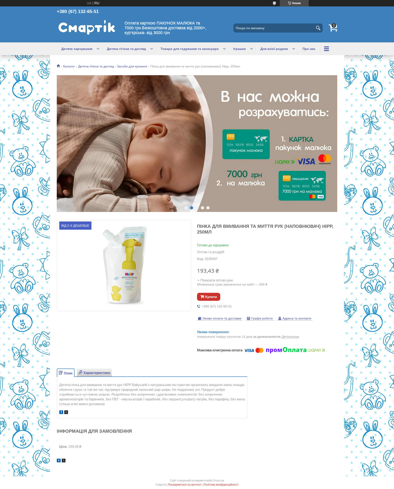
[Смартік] (87, 28)
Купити (211, 297)
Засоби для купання (132, 66)
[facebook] (61, 413)
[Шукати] (318, 28)
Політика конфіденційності (221, 484)
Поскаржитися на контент (185, 484)
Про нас (309, 49)
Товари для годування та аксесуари (190, 49)
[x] (66, 413)
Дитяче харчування (76, 49)
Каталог (69, 66)
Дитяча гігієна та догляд (126, 49)
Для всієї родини (274, 49)
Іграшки (239, 49)
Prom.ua (219, 480)
